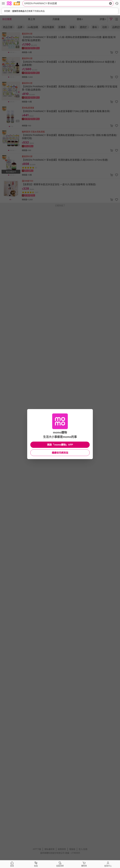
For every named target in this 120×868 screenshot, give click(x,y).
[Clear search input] (110, 3)
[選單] (3, 3)
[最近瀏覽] (116, 3)
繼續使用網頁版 (60, 452)
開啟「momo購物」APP (60, 444)
